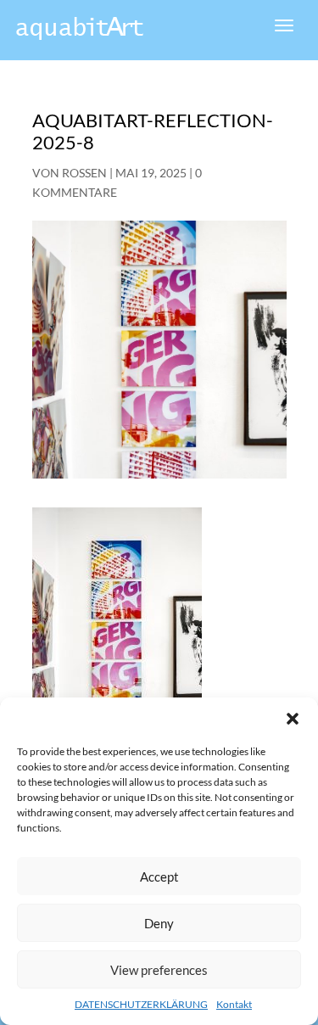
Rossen (84, 172)
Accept (159, 876)
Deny (159, 923)
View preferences (159, 969)
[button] (292, 718)
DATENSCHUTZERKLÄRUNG (141, 1004)
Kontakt (234, 1004)
